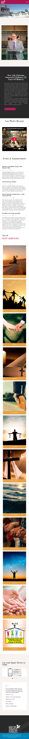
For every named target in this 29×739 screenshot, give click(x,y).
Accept (25, 735)
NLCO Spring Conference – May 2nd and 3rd (13, 194)
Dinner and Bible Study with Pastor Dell (12, 167)
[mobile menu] (27, 2)
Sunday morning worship (11, 213)
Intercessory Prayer (9, 182)
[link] (14, 42)
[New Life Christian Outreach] (3, 2)
